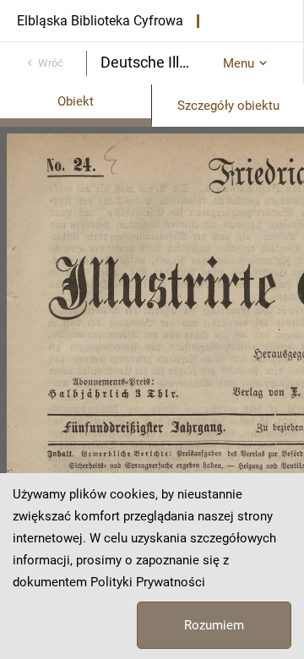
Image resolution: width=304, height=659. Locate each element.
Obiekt (75, 101)
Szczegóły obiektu (228, 105)
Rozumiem (214, 625)
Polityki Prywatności (147, 582)
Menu (238, 63)
